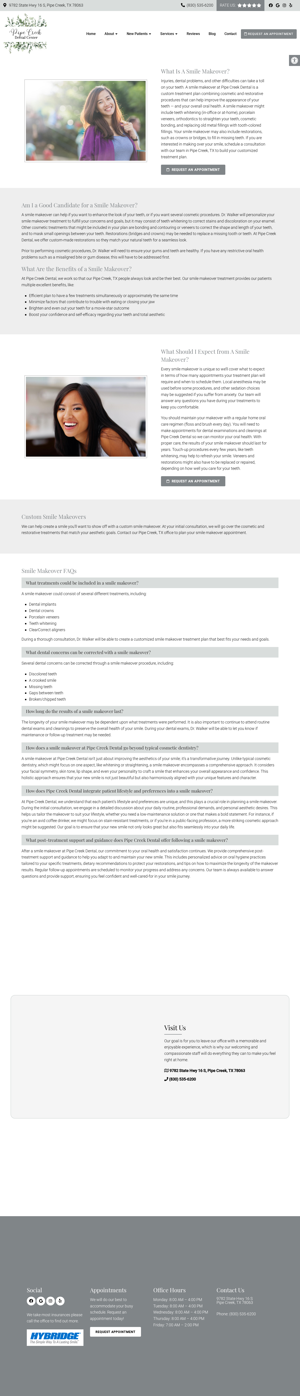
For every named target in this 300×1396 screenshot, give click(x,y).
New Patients (137, 34)
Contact (230, 34)
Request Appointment (116, 1332)
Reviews (193, 34)
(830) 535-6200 (200, 5)
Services (167, 34)
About (109, 34)
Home (91, 34)
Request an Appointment (270, 34)
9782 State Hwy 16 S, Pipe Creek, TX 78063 (45, 5)
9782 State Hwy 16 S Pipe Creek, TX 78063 (235, 1301)
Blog (212, 34)
